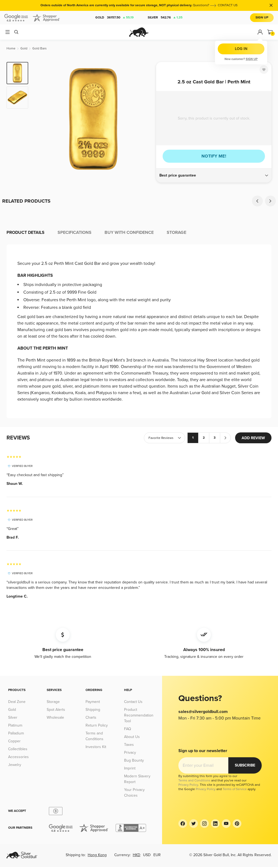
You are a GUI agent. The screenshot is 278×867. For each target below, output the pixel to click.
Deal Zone (17, 701)
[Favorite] (264, 69)
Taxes (129, 744)
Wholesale (55, 717)
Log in (241, 48)
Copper (14, 741)
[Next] (146, 119)
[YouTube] (226, 823)
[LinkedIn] (215, 823)
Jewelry (14, 764)
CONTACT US (228, 5)
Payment (93, 701)
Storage (53, 701)
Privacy (130, 752)
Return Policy (97, 725)
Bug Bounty (134, 760)
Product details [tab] (26, 232)
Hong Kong (97, 855)
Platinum (15, 725)
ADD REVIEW (253, 438)
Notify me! (213, 156)
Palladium (16, 733)
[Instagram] (204, 823)
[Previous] (41, 119)
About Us (132, 736)
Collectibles (17, 749)
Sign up (252, 59)
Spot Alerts (56, 709)
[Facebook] (182, 823)
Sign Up (261, 17)
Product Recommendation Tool (138, 715)
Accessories (18, 757)
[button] (213, 175)
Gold (114, 17)
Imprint (129, 768)
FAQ (127, 729)
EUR (157, 855)
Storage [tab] (176, 232)
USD (147, 855)
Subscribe (245, 765)
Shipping (93, 709)
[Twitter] (193, 823)
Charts (91, 717)
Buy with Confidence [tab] (129, 232)
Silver (165, 17)
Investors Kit (96, 747)
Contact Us (133, 701)
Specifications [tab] (74, 232)
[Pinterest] (237, 823)
